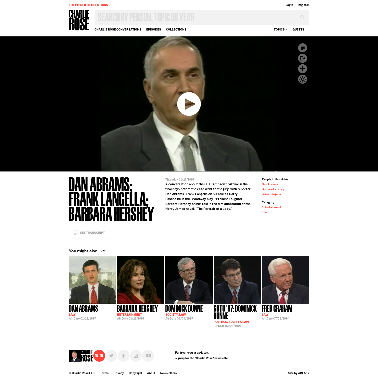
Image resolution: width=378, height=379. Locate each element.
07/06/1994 (277, 312)
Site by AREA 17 (298, 373)
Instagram (136, 356)
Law (265, 212)
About (151, 373)
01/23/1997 (83, 312)
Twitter (111, 356)
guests (298, 29)
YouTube (148, 356)
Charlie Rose (79, 20)
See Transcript (92, 232)
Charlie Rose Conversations (117, 29)
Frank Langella (271, 194)
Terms (104, 373)
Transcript (302, 47)
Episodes (153, 29)
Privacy (119, 373)
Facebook (124, 356)
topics (279, 29)
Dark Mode (302, 79)
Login (289, 5)
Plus (302, 68)
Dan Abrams (270, 184)
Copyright (135, 373)
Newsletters (168, 373)
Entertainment (271, 207)
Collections (176, 29)
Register (303, 5)
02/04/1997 (184, 312)
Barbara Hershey (273, 189)
